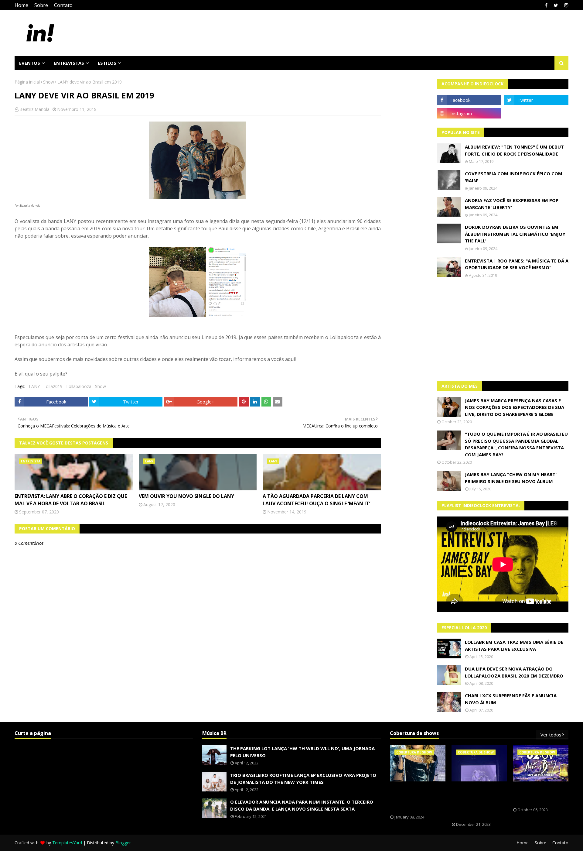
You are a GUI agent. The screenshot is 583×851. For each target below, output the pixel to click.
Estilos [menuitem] (107, 63)
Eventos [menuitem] (29, 63)
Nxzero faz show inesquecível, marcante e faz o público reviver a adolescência (475, 802)
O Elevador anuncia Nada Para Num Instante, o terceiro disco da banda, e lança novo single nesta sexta (301, 805)
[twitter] (556, 5)
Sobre (41, 5)
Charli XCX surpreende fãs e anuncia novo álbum (511, 698)
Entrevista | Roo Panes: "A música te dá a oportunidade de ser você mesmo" (516, 264)
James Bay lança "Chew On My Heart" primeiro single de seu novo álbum (511, 477)
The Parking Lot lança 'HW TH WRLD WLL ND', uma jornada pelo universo (302, 751)
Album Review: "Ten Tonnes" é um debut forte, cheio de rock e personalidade (514, 150)
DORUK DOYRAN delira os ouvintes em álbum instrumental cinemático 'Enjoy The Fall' (515, 234)
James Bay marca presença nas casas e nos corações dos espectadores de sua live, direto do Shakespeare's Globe (514, 407)
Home (21, 5)
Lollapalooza (78, 386)
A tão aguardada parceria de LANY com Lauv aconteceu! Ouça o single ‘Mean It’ (316, 500)
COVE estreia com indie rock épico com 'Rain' (513, 177)
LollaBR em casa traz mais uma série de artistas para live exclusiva (514, 645)
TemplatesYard (67, 843)
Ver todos (550, 735)
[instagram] (565, 5)
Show (48, 82)
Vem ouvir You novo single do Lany (186, 496)
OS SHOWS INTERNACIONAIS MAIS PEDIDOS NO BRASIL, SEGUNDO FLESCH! (417, 798)
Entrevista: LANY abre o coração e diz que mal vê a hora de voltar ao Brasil (71, 500)
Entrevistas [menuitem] (69, 63)
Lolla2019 (53, 386)
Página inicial (27, 82)
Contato (63, 5)
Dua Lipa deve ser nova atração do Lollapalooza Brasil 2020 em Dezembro (514, 672)
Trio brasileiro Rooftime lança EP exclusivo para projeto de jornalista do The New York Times (303, 778)
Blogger (123, 843)
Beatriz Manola (34, 109)
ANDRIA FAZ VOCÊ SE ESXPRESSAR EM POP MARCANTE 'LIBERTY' (511, 203)
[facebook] (546, 5)
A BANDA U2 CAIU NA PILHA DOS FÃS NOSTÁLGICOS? (538, 794)
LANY (34, 386)
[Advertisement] (503, 329)
